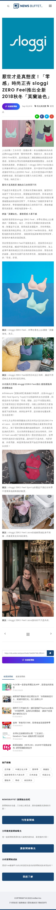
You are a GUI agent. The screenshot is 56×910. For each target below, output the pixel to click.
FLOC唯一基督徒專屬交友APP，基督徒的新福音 (33, 686)
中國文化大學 (21, 769)
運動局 (7, 780)
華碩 (17, 780)
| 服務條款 (22, 902)
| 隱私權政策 (32, 902)
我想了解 (28, 876)
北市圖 (7, 769)
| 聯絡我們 (41, 902)
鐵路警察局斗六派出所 (14, 774)
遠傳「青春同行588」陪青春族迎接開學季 (31, 722)
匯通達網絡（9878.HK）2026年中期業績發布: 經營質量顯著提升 (32, 746)
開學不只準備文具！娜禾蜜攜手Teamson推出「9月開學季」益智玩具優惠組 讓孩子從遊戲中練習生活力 (33, 711)
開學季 (35, 769)
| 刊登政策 (13, 902)
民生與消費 (42, 106)
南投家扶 (28, 780)
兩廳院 (46, 769)
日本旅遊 (33, 774)
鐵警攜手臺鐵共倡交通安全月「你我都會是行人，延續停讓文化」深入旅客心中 (33, 697)
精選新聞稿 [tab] (8, 676)
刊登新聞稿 (28, 820)
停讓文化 (46, 774)
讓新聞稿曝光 (28, 848)
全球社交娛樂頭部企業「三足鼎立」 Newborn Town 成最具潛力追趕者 (29, 734)
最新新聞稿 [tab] (20, 676)
